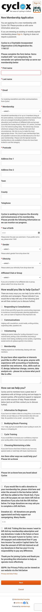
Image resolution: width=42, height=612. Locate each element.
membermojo (25, 606)
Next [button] (21, 583)
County (4, 192)
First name (6, 68)
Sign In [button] (20, 34)
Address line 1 (7, 159)
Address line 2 (7, 170)
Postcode (6, 148)
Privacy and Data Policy (9, 574)
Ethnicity (5, 259)
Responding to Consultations (17, 307)
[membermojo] (37, 9)
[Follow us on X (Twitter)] (27, 603)
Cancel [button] (21, 589)
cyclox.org (19, 603)
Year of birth (7, 228)
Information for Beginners (15, 410)
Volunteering (10, 331)
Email (4, 90)
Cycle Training (10, 434)
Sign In (37, 3)
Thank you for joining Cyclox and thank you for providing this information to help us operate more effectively (20, 559)
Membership (7, 106)
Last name (6, 79)
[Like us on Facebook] (24, 603)
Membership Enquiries (22, 599)
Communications (12, 320)
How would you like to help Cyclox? (20, 289)
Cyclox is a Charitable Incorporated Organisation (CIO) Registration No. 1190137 (17, 46)
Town (3, 181)
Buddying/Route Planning (15, 423)
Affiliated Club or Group (11, 273)
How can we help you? (13, 388)
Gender (5, 244)
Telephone (6, 203)
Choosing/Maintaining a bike (17, 445)
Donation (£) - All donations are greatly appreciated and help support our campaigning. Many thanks (18, 514)
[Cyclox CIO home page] (16, 6)
